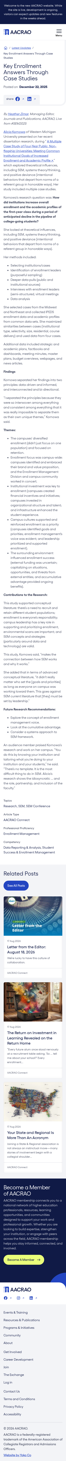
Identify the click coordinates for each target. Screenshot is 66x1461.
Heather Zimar (18, 114)
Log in (8, 1382)
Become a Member (20, 1260)
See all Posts (16, 885)
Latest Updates (21, 48)
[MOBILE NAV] (58, 32)
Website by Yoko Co (17, 1455)
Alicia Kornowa (14, 132)
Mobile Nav (58, 32)
